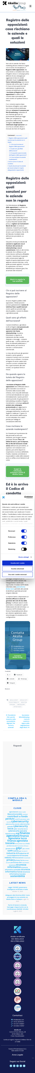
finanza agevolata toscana (16, 842)
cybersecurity (20, 821)
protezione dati (16, 862)
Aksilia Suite (23, 700)
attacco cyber (22, 812)
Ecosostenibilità (14, 702)
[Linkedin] (14, 1066)
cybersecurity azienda (12, 824)
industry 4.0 (9, 857)
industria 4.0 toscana (20, 855)
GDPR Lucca (12, 850)
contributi (25, 814)
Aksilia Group (14, 700)
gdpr (19, 848)
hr (27, 851)
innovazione (21, 704)
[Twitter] (21, 1066)
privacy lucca (19, 860)
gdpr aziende (25, 848)
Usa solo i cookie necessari (17, 574)
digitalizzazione (10, 833)
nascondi (18, 135)
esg (17, 833)
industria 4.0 (12, 853)
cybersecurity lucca (17, 827)
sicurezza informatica (16, 866)
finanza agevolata (18, 834)
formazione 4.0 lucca (22, 846)
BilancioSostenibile (14, 814)
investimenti (27, 857)
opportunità (17, 706)
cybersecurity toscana (17, 831)
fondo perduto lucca (20, 843)
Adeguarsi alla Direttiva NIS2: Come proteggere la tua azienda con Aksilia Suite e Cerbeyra (17, 897)
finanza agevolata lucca (18, 837)
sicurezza (12, 865)
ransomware (25, 862)
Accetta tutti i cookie (17, 563)
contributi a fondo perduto (16, 817)
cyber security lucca (20, 829)
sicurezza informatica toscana (20, 873)
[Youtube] (24, 1066)
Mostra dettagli (23, 557)
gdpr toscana (22, 851)
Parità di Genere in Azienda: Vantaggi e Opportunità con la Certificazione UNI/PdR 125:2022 (17, 907)
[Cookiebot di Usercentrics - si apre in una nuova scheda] (25, 497)
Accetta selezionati (17, 569)
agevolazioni (13, 812)
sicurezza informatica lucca (17, 870)
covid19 (17, 819)
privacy (11, 859)
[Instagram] (17, 1066)
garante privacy (11, 848)
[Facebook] (11, 1066)
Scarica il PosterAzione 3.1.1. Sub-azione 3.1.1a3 (18, 1049)
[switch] (24, 536)
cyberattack (23, 819)
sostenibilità (17, 876)
